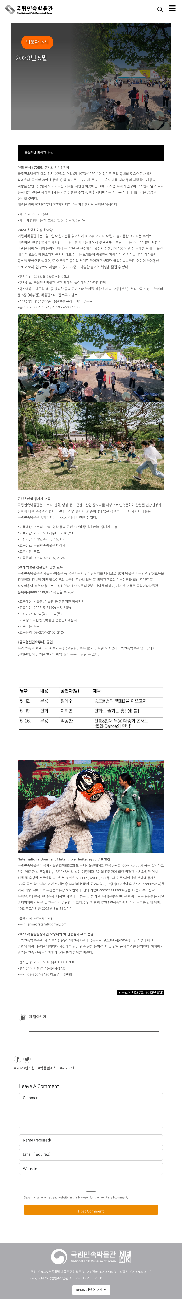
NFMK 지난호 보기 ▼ (91, 1290)
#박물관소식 (47, 1068)
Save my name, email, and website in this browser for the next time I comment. (76, 1197)
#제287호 (67, 1068)
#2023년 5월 (24, 1068)
